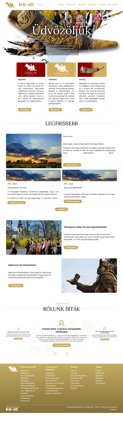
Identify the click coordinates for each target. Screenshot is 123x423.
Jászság (102, 5)
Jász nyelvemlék (77, 386)
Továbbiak (61, 209)
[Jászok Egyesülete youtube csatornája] (29, 4)
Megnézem (24, 110)
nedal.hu (113, 409)
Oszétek (74, 388)
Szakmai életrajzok (27, 386)
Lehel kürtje (75, 383)
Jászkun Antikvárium (53, 393)
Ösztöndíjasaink (51, 391)
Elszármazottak (76, 378)
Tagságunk (24, 381)
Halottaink (24, 393)
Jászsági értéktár (27, 396)
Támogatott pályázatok (54, 388)
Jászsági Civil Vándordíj (54, 383)
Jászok (73, 371)
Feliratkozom (15, 285)
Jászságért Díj (51, 381)
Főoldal (61, 5)
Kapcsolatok (112, 5)
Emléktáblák (25, 398)
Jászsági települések (79, 376)
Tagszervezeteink (27, 383)
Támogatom (71, 247)
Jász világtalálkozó (27, 391)
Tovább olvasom (72, 165)
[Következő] (67, 353)
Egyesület (82, 5)
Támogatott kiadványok (29, 388)
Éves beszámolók (27, 376)
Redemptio (75, 381)
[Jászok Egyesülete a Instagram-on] (24, 4)
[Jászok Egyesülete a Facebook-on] (20, 4)
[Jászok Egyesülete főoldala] (10, 5)
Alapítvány (92, 5)
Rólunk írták (25, 401)
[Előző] (55, 353)
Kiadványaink (50, 386)
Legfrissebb (71, 5)
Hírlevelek (24, 378)
